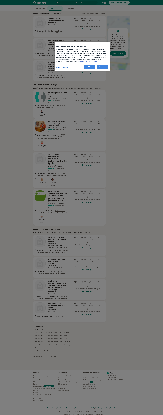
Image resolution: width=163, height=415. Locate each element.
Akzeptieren (102, 67)
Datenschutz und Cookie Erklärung (87, 61)
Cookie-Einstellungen (62, 67)
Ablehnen (89, 67)
